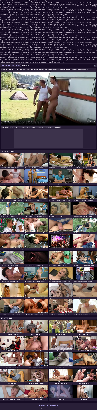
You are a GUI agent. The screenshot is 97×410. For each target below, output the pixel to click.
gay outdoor (41, 127)
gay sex (12, 127)
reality (7, 127)
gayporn (34, 127)
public (23, 127)
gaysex (28, 127)
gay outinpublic (57, 127)
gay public (48, 127)
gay (3, 127)
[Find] (95, 66)
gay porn (18, 127)
